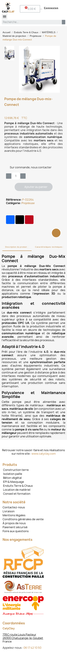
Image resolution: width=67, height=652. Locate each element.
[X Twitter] (19, 219)
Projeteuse (28, 203)
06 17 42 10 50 (32, 648)
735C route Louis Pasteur (19, 634)
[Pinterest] (29, 219)
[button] (34, 187)
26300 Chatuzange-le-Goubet (23, 638)
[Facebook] (10, 219)
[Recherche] (63, 22)
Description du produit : (16, 247)
